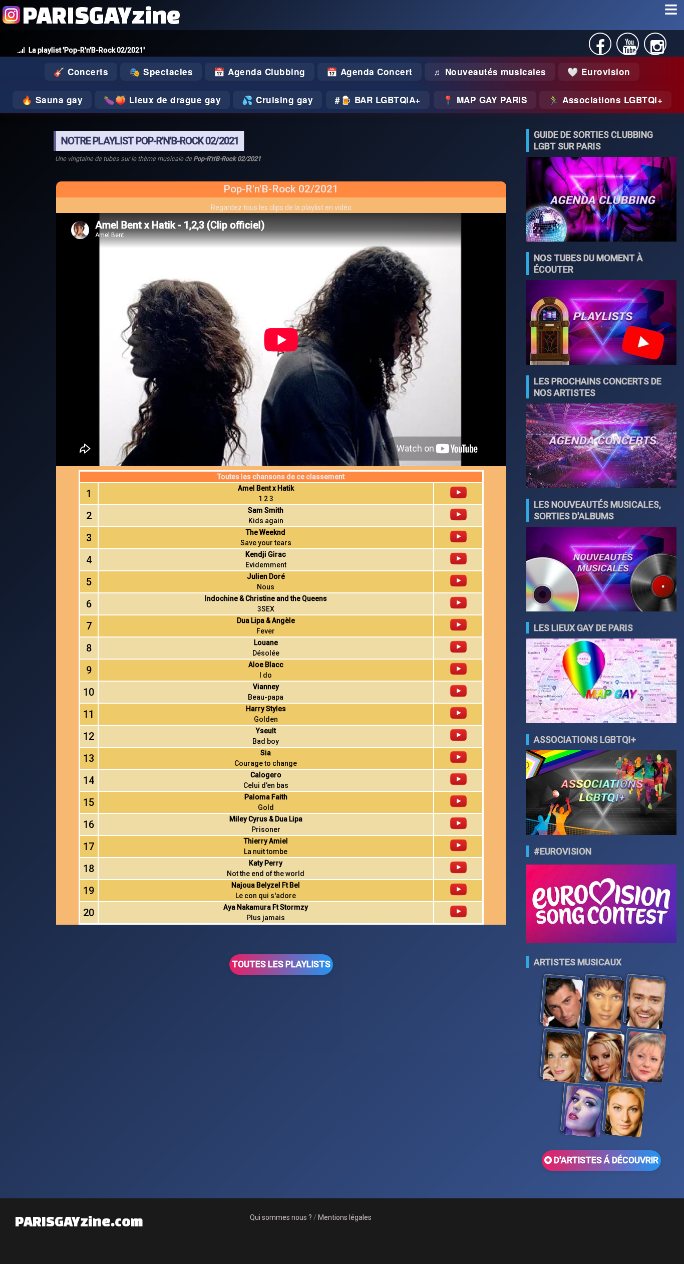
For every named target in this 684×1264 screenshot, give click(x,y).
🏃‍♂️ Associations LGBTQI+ (605, 100)
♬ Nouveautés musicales (490, 72)
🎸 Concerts (81, 72)
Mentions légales (345, 1217)
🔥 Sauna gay (52, 100)
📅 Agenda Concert (369, 72)
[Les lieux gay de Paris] (601, 682)
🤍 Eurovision (598, 72)
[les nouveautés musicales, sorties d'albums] (601, 570)
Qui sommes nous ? (281, 1217)
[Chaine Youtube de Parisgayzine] (629, 50)
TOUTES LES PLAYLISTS (281, 964)
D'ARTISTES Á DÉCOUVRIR (605, 1160)
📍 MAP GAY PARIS (485, 100)
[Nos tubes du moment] (601, 323)
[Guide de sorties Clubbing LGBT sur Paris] (601, 200)
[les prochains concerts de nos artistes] (601, 446)
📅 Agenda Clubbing (259, 72)
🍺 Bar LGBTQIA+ (380, 100)
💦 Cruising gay (277, 100)
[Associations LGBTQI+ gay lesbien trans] (601, 793)
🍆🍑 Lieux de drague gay (162, 100)
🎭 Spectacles (161, 72)
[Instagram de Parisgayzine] (657, 50)
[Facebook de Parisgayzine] (600, 50)
